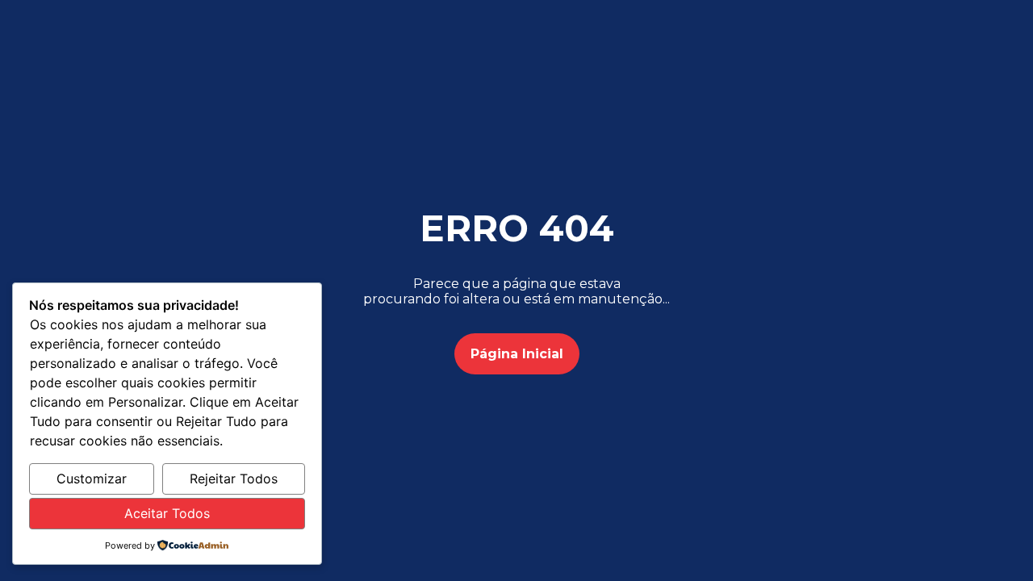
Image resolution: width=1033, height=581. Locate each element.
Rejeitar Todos (234, 478)
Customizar (91, 478)
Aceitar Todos (167, 513)
